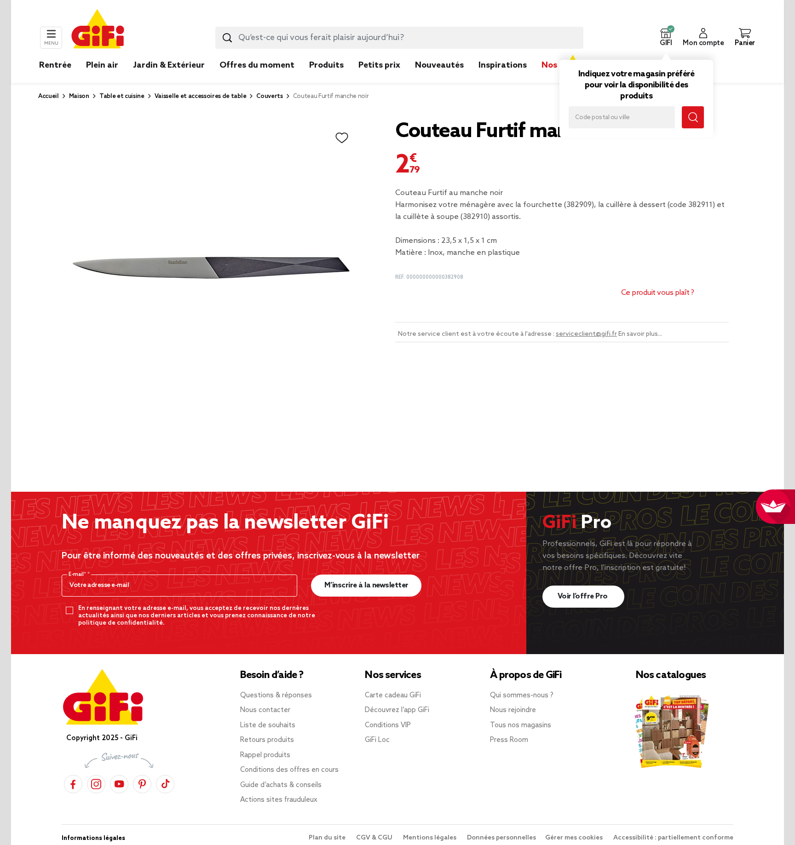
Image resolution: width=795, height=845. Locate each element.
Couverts (269, 96)
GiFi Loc (377, 740)
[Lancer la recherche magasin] (693, 117)
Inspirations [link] (502, 65)
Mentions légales (430, 838)
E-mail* (78, 574)
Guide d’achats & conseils (281, 785)
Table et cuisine (121, 96)
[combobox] (399, 38)
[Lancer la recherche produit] (227, 37)
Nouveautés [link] (439, 65)
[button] (666, 38)
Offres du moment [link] (256, 65)
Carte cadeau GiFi (393, 695)
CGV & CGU (375, 838)
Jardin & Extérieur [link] (169, 65)
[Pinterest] (142, 782)
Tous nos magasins (520, 725)
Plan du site (328, 838)
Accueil (48, 96)
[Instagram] (96, 782)
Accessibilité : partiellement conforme (673, 838)
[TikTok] (165, 782)
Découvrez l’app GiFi (397, 710)
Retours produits (267, 740)
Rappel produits (265, 755)
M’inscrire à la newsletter (366, 585)
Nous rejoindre (513, 710)
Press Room (509, 740)
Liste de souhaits (267, 725)
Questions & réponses (276, 695)
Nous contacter (265, 710)
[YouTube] (119, 782)
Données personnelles (501, 838)
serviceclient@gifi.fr (586, 334)
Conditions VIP (388, 725)
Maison (79, 96)
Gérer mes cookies (574, 838)
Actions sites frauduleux (278, 800)
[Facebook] (73, 782)
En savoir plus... (640, 334)
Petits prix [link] (379, 65)
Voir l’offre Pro (584, 596)
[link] (326, 79)
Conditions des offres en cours (289, 770)
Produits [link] (326, 65)
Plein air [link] (102, 65)
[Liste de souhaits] (342, 138)
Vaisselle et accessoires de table (200, 96)
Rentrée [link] (55, 65)
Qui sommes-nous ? (521, 695)
